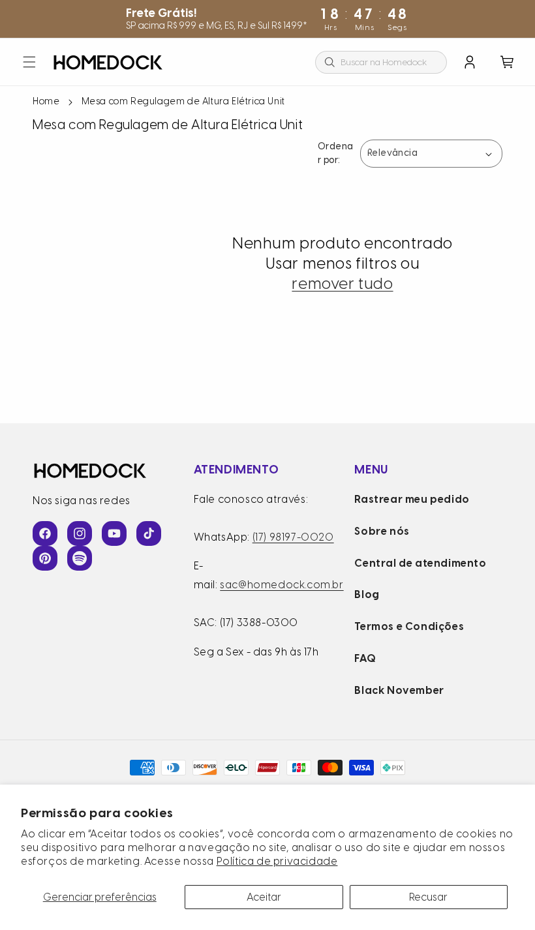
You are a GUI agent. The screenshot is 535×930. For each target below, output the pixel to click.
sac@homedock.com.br (281, 584)
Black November (399, 690)
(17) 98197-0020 (293, 537)
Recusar (428, 897)
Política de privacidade (277, 861)
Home (46, 101)
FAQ (365, 658)
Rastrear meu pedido (411, 499)
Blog (366, 594)
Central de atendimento (420, 563)
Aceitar (264, 897)
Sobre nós (381, 531)
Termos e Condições (409, 626)
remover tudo (342, 283)
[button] (29, 62)
